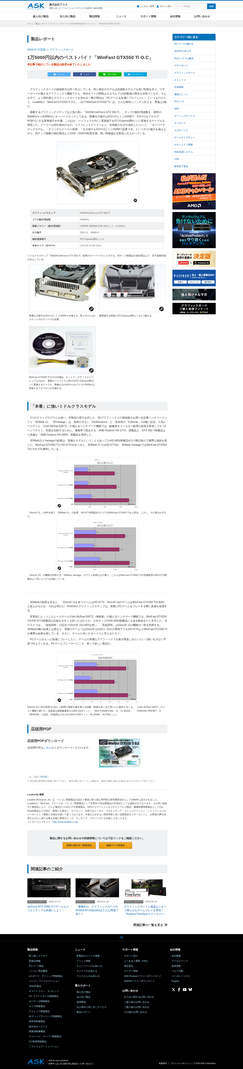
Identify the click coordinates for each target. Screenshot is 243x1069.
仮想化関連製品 (37, 1021)
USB (176, 159)
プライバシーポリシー (180, 1063)
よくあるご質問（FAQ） (136, 961)
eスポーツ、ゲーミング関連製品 (46, 976)
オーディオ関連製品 (39, 1001)
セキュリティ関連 (183, 144)
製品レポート (41, 24)
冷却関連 (178, 87)
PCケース (179, 101)
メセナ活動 (177, 971)
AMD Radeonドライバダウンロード (142, 976)
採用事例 (81, 1002)
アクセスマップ (180, 961)
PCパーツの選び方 (184, 44)
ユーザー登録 (131, 971)
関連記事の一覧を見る (148, 925)
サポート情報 (148, 16)
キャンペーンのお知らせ (89, 966)
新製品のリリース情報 (88, 955)
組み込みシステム (38, 1026)
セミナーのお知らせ (87, 971)
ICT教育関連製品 (38, 1041)
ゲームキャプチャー (184, 137)
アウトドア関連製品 (39, 1011)
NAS (176, 108)
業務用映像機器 (37, 1031)
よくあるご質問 (147, 6)
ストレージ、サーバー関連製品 (45, 1036)
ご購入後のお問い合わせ (136, 1007)
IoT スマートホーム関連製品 (44, 996)
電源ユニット (181, 94)
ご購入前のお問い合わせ (136, 1002)
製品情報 (94, 16)
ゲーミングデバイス (184, 116)
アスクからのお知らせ (88, 976)
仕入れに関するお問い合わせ (139, 997)
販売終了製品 (181, 166)
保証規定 (128, 966)
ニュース (121, 16)
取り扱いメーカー (38, 955)
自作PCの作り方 (182, 51)
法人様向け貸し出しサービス (92, 1007)
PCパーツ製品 (36, 966)
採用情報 (176, 966)
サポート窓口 (166, 6)
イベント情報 (83, 961)
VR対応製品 (35, 986)
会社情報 (175, 16)
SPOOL (44, 777)
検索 (211, 6)
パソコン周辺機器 (38, 971)
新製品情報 (34, 961)
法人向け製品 (68, 16)
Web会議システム (183, 152)
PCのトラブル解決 (184, 58)
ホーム (30, 24)
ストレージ (180, 80)
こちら (47, 747)
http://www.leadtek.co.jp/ (65, 822)
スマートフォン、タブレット (44, 991)
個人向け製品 (41, 16)
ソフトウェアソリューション (44, 1046)
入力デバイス (181, 130)
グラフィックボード (58, 24)
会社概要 (176, 955)
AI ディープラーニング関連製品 (45, 1016)
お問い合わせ (202, 16)
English (175, 981)
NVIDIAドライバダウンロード (139, 981)
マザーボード (181, 65)
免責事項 (163, 1063)
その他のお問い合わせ (135, 1012)
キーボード (180, 123)
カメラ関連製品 (37, 1006)
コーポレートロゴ (181, 976)
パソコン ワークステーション (44, 981)
